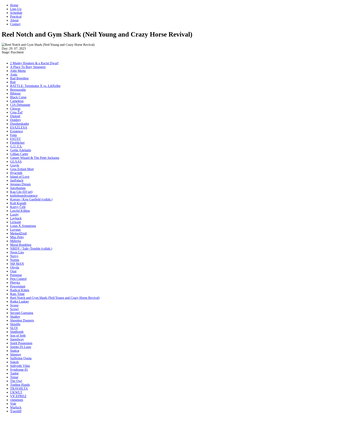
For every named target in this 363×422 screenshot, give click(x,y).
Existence (16, 131)
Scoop (14, 305)
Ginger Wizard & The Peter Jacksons (34, 158)
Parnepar (16, 275)
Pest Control (18, 279)
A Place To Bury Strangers (28, 67)
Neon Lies (17, 252)
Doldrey (15, 120)
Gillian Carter (19, 154)
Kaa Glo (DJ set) (21, 192)
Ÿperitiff (15, 411)
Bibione (15, 93)
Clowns (15, 108)
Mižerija (15, 241)
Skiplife (15, 324)
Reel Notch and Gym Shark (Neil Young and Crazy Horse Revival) (55, 297)
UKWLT (16, 392)
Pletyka (15, 282)
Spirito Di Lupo (20, 347)
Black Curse (18, 97)
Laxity (14, 214)
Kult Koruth (18, 203)
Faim (13, 135)
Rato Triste (17, 294)
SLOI (14, 328)
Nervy (14, 256)
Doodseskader (19, 123)
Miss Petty (17, 237)
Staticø (14, 350)
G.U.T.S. (16, 146)
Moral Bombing (20, 245)
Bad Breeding (19, 78)
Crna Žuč (16, 112)
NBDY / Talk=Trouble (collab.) (31, 248)
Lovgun (15, 229)
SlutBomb (17, 332)
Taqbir (14, 373)
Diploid (15, 116)
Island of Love (19, 176)
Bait (13, 82)
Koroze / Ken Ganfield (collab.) (31, 199)
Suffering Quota (21, 358)
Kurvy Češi (17, 207)
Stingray (15, 354)
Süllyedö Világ (20, 366)
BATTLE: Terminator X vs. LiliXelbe (35, 86)
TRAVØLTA (19, 388)
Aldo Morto (18, 71)
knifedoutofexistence (24, 195)
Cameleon (17, 101)
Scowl (14, 309)
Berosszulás (18, 89)
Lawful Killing (20, 210)
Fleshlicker (17, 142)
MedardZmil (18, 233)
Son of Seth (18, 335)
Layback (16, 218)
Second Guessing (21, 313)
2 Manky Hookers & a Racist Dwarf (34, 63)
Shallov (15, 316)
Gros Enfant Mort (22, 169)
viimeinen (16, 400)
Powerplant (17, 286)
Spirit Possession (21, 343)
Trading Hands (20, 384)
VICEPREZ (18, 396)
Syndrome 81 (19, 369)
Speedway (17, 339)
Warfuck (15, 407)
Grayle (14, 165)
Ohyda (14, 267)
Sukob (14, 362)
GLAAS (16, 161)
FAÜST (15, 139)
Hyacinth (16, 173)
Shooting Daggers (22, 320)
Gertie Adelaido (20, 150)
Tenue (14, 377)
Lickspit (15, 222)
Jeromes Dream (20, 184)
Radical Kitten (19, 290)
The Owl (16, 381)
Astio (13, 74)
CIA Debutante (20, 105)
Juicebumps (18, 188)
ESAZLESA (18, 127)
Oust (13, 271)
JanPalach (16, 180)
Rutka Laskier (19, 301)
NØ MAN (17, 263)
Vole (13, 403)
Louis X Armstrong (23, 226)
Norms (14, 260)
